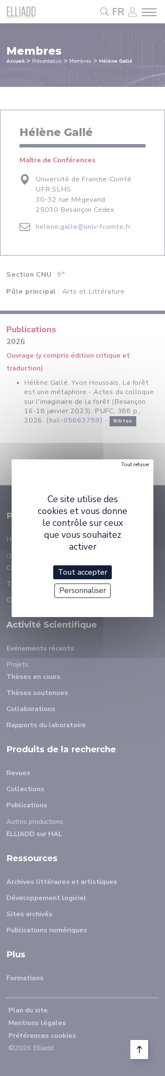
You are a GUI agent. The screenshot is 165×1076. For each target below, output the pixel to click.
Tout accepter (82, 572)
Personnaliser (82, 590)
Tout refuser (135, 464)
